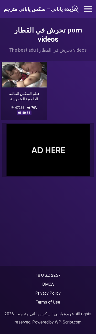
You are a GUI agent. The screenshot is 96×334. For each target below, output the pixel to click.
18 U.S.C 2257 (48, 275)
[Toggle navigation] (88, 9)
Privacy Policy (48, 293)
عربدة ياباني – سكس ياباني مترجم (30, 9)
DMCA (48, 284)
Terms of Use (48, 302)
